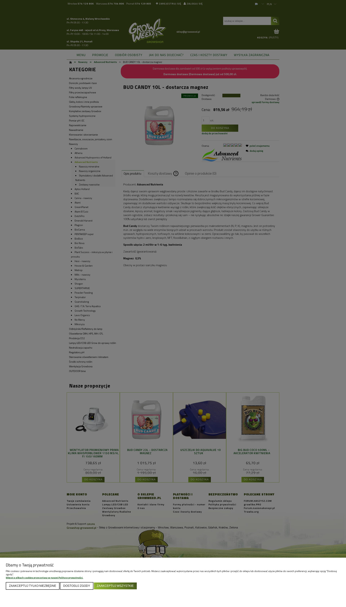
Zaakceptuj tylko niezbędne (32, 585)
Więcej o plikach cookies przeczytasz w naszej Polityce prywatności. (44, 577)
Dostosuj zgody (76, 585)
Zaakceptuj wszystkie (115, 585)
